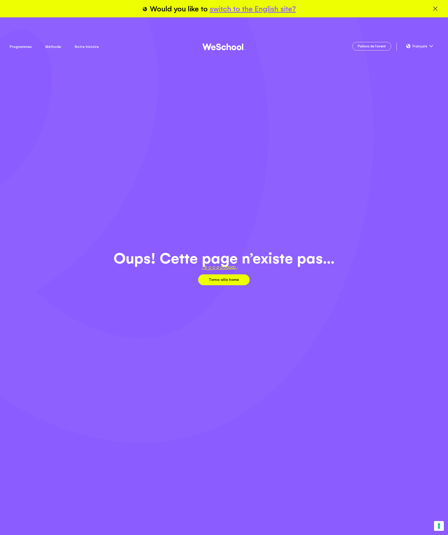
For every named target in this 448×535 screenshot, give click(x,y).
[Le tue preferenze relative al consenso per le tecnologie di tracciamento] (439, 526)
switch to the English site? (252, 8)
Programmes (21, 47)
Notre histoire (87, 47)
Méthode (53, 47)
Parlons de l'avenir (372, 46)
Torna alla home (224, 279)
